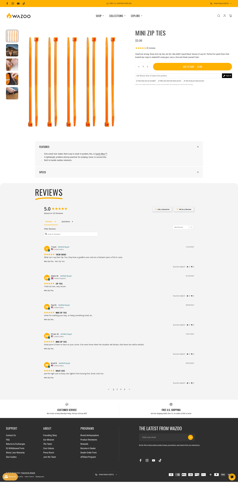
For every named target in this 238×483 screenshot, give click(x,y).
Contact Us (11, 435)
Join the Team (49, 457)
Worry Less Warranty (15, 452)
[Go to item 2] (12, 50)
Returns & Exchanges (15, 444)
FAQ (8, 439)
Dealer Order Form (88, 452)
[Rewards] (10, 476)
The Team (47, 444)
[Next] (117, 87)
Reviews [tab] (48, 221)
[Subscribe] (190, 437)
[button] (188, 267)
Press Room (48, 452)
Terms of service (29, 476)
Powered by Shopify (28, 473)
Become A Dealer (88, 448)
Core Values (48, 448)
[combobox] (221, 3)
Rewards (84, 444)
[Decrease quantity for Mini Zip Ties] (138, 66)
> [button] (129, 389)
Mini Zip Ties (49, 261)
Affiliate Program (88, 457)
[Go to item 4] (12, 79)
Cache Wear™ (101, 154)
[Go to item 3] (12, 65)
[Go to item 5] (12, 93)
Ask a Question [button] (163, 209)
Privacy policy (19, 476)
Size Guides (11, 457)
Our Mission (48, 439)
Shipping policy (39, 476)
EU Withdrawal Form (15, 448)
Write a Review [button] (185, 209)
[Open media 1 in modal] (72, 82)
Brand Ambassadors (89, 435)
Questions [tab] (66, 221)
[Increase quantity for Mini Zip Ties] (148, 66)
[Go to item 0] (12, 36)
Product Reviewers (88, 439)
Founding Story (50, 435)
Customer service (67, 410)
